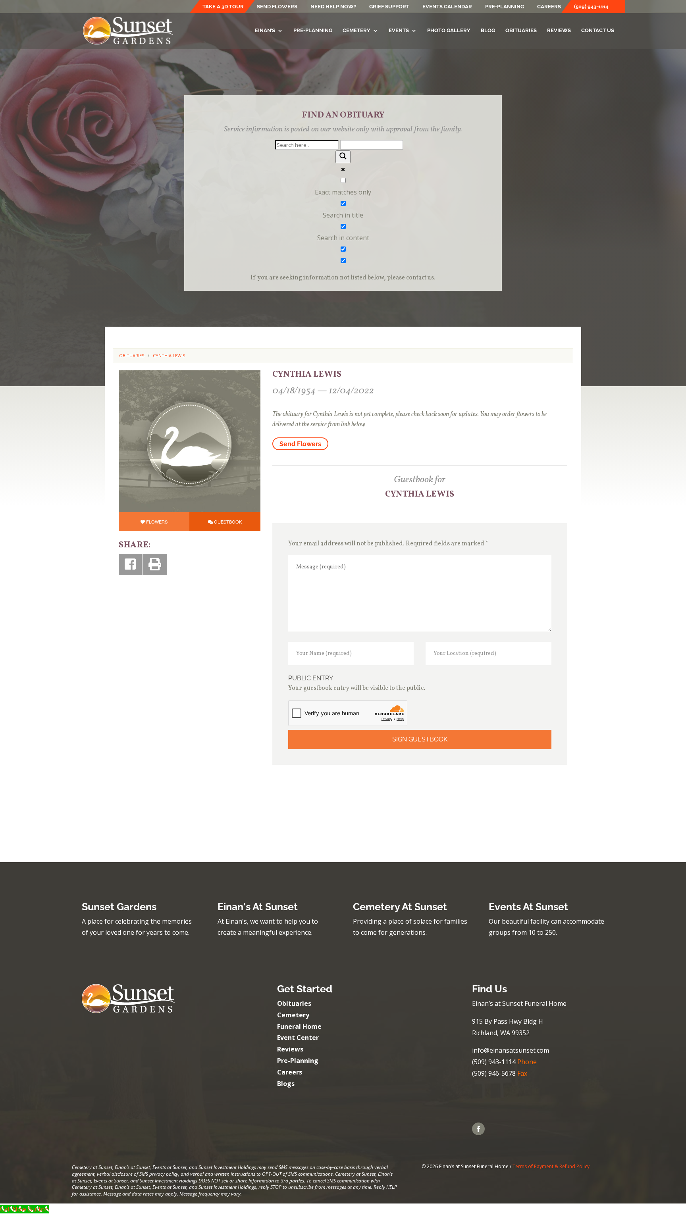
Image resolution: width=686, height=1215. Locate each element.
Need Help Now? (333, 7)
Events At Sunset (528, 907)
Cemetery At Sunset (400, 907)
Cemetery (356, 30)
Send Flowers (277, 7)
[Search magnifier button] (343, 156)
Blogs (286, 1083)
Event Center (298, 1037)
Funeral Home (299, 1026)
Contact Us (597, 30)
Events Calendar (447, 7)
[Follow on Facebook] (478, 1129)
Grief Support (389, 7)
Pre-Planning (504, 7)
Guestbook (228, 521)
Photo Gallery (448, 30)
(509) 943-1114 (591, 7)
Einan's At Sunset (258, 907)
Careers (549, 7)
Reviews (559, 30)
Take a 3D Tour (223, 7)
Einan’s (265, 30)
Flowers (157, 521)
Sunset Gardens (119, 907)
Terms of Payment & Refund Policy (551, 1166)
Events (399, 30)
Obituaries (521, 30)
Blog (488, 30)
